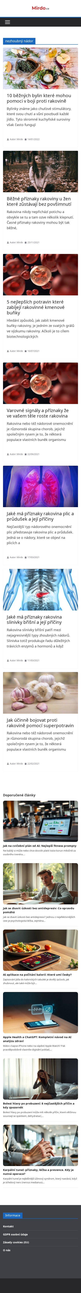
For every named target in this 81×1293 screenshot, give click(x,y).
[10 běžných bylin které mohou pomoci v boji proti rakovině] (40, 68)
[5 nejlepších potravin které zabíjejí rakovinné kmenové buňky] (40, 274)
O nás (6, 1250)
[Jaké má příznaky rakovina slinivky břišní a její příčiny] (40, 589)
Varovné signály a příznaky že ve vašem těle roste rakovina (38, 413)
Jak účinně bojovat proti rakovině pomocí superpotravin (40, 722)
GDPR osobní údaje (15, 1234)
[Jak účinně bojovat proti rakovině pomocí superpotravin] (40, 692)
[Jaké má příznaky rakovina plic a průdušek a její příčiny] (40, 486)
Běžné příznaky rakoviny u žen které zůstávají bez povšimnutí (39, 201)
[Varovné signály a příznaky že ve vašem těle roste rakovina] (40, 383)
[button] (7, 22)
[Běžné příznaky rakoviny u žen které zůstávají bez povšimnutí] (40, 171)
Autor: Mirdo (16, 139)
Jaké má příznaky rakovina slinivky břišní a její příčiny (34, 619)
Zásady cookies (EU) (16, 1242)
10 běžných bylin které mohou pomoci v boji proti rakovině (39, 98)
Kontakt (8, 1226)
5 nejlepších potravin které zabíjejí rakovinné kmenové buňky (36, 307)
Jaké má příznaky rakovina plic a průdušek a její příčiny (40, 516)
